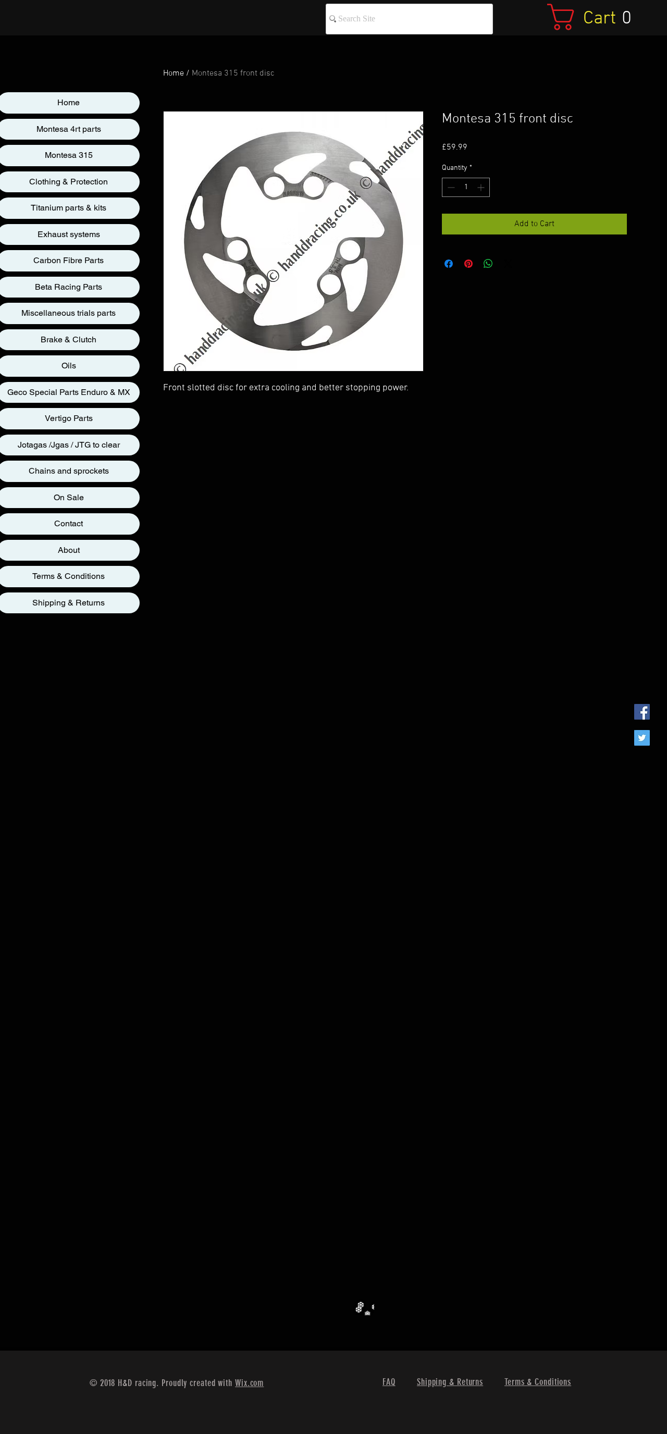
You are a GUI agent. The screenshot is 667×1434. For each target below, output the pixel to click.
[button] (597, 17)
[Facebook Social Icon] (642, 712)
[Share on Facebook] (448, 263)
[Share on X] (508, 263)
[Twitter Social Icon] (642, 738)
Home (173, 73)
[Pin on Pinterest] (468, 263)
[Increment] (481, 187)
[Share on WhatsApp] (488, 263)
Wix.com (249, 1383)
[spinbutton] (465, 187)
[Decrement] (449, 187)
